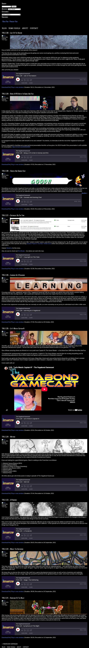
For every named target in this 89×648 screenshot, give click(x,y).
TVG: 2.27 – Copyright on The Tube (13, 215)
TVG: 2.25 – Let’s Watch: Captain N (13, 328)
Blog (4, 29)
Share (31, 83)
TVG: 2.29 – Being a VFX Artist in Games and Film (17, 93)
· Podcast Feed (13, 21)
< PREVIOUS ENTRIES (10, 644)
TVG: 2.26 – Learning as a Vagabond (13, 275)
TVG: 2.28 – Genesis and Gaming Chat (14, 170)
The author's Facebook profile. (5, 41)
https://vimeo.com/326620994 (21, 147)
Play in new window (17, 87)
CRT (70, 347)
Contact (34, 29)
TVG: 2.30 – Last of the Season (12, 32)
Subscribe (24, 83)
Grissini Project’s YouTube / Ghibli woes (39, 243)
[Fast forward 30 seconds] (31, 80)
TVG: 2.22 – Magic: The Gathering (12, 549)
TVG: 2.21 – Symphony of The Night (13, 597)
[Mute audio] (22, 80)
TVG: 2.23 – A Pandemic (9, 499)
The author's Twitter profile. (3, 41)
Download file (6, 87)
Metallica (9, 248)
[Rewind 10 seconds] (25, 80)
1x (27, 80)
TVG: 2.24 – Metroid (8, 436)
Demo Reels (14, 29)
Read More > (84, 193)
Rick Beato (21, 251)
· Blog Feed (5, 21)
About (25, 29)
